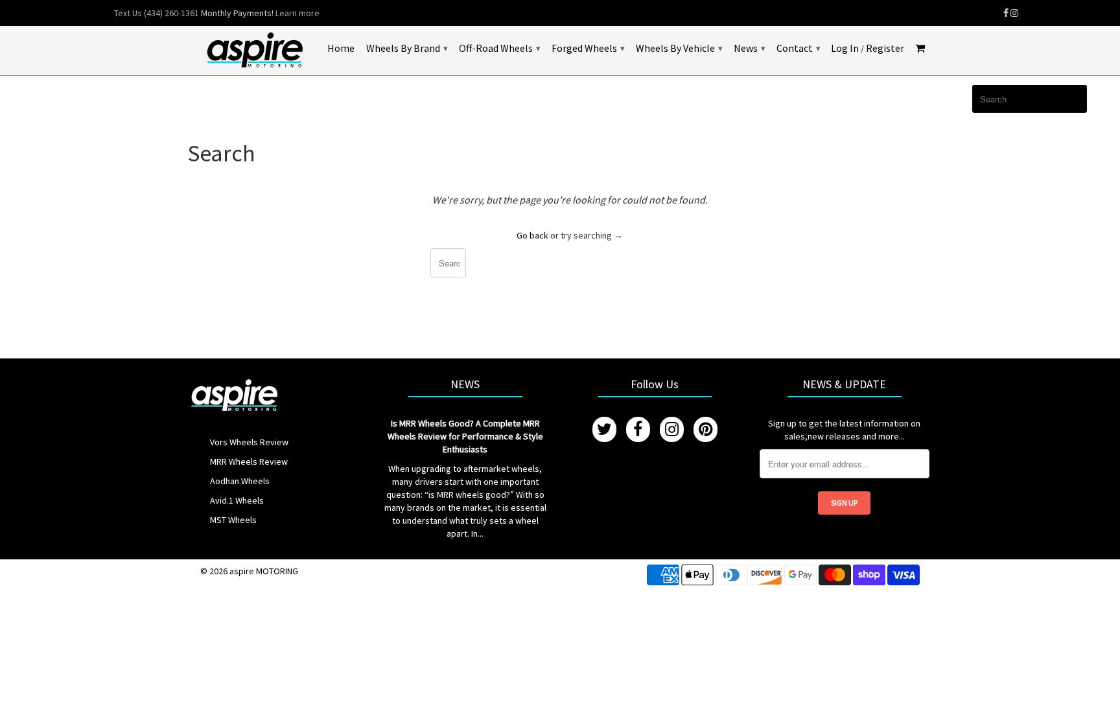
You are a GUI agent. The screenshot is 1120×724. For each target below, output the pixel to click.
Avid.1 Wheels (237, 500)
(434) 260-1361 (171, 13)
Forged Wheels (588, 47)
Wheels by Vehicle (679, 47)
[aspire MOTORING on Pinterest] (706, 429)
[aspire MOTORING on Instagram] (1014, 13)
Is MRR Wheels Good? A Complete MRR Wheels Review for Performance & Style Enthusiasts (465, 436)
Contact (798, 47)
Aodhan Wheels (240, 481)
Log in (845, 48)
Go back (532, 235)
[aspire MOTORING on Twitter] (604, 429)
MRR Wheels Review (249, 461)
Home (341, 48)
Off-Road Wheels (499, 47)
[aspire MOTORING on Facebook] (1006, 13)
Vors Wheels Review (249, 442)
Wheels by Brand (406, 47)
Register (885, 48)
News (749, 47)
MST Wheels (233, 520)
